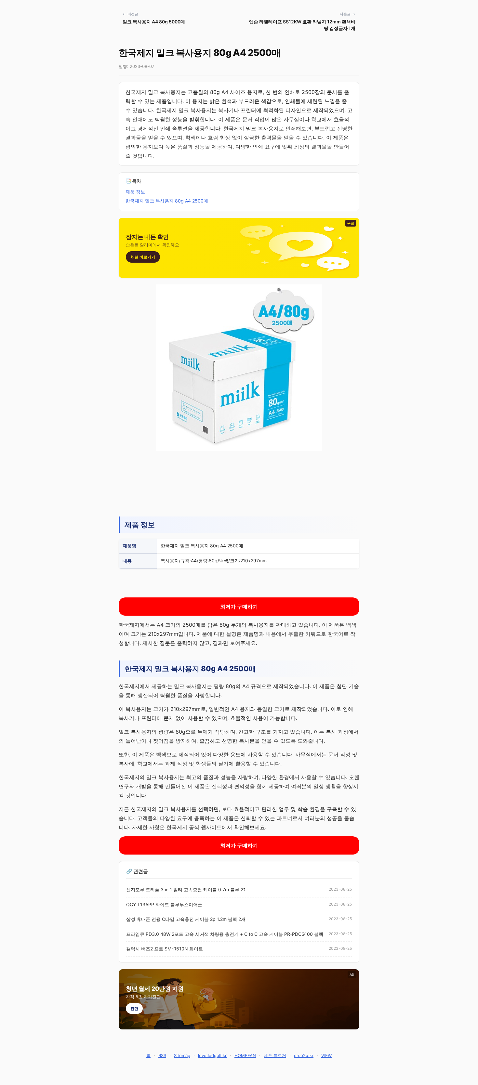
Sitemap (182, 1055)
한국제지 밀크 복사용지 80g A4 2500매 (167, 200)
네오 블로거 (275, 1055)
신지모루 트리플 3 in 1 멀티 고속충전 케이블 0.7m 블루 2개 (187, 889)
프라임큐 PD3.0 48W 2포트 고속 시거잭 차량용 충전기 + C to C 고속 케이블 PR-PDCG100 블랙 (224, 934)
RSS (162, 1055)
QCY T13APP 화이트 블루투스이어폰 (164, 904)
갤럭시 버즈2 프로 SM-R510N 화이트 (164, 948)
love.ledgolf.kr (212, 1055)
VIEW (326, 1055)
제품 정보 (135, 191)
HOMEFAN (245, 1055)
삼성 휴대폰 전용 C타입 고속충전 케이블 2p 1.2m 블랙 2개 (186, 919)
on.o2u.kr (303, 1055)
